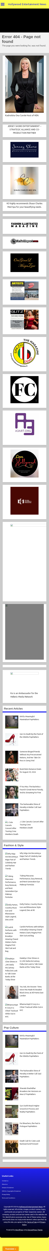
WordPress (19, 1230)
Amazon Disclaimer (8, 1187)
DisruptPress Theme (35, 1230)
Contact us (5, 1180)
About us (5, 1184)
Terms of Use (32, 1222)
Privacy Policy (6, 1194)
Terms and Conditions (8, 1198)
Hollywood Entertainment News (27, 4)
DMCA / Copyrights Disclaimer (11, 1191)
